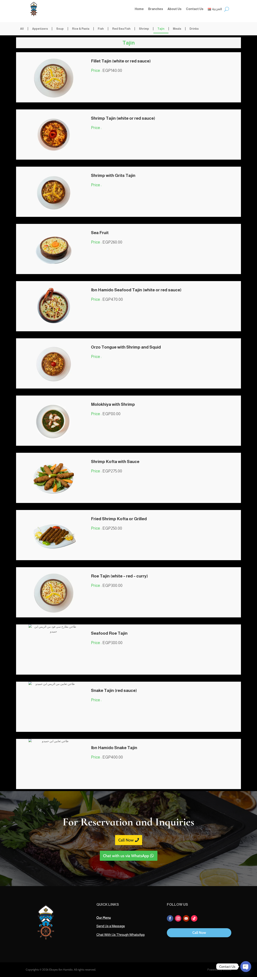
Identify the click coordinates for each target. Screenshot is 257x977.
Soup (60, 28)
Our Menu (103, 918)
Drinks (194, 28)
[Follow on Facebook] (170, 918)
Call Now (126, 840)
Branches (155, 9)
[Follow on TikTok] (194, 918)
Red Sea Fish (121, 28)
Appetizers (40, 28)
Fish (101, 28)
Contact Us (194, 9)
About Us (174, 9)
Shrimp (144, 28)
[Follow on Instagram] (178, 918)
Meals (177, 28)
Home (139, 9)
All (22, 28)
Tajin (160, 28)
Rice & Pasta (80, 28)
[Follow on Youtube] (186, 918)
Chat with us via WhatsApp (126, 855)
